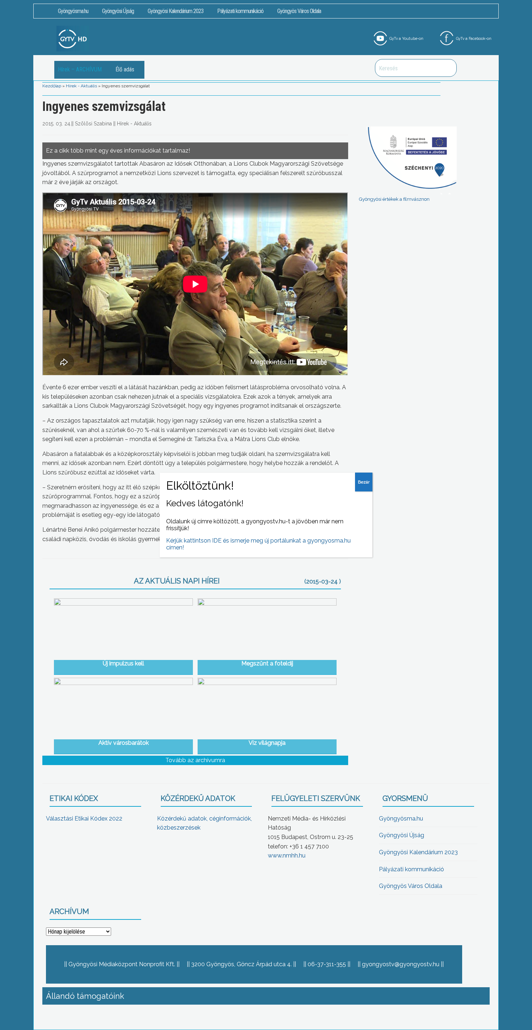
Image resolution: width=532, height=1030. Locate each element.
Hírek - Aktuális (81, 85)
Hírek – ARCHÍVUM (80, 69)
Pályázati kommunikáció (240, 11)
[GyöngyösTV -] (72, 38)
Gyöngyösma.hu (73, 11)
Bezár (364, 482)
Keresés (447, 68)
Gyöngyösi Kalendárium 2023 (175, 11)
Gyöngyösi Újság (118, 11)
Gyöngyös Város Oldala (299, 11)
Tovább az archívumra (195, 760)
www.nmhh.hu (286, 855)
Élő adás (124, 69)
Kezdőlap (51, 85)
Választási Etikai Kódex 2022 (84, 818)
